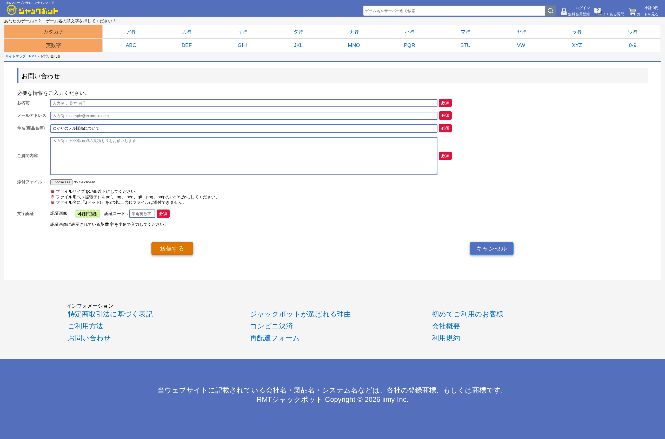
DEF (187, 45)
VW (521, 45)
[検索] (550, 10)
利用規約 (446, 338)
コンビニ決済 (271, 326)
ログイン (582, 8)
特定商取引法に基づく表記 (110, 314)
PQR (409, 45)
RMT (32, 56)
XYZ (577, 45)
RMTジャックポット (290, 399)
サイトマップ (15, 56)
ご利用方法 (85, 326)
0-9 (632, 45)
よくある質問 (613, 14)
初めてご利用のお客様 (467, 314)
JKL (298, 45)
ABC (131, 45)
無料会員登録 (579, 14)
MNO (354, 45)
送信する (172, 248)
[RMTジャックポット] (32, 10)
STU (465, 45)
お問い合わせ (89, 338)
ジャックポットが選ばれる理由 (300, 314)
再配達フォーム (275, 338)
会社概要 (446, 326)
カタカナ (53, 32)
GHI (242, 45)
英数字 (53, 45)
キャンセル (491, 248)
